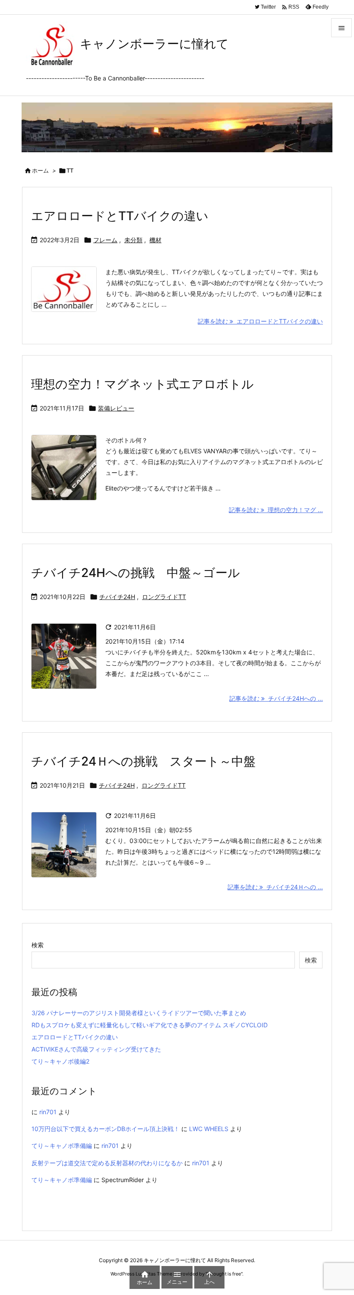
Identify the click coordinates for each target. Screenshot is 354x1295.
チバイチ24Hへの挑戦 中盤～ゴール (135, 572)
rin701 (48, 1111)
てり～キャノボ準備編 (62, 1145)
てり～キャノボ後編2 (60, 1061)
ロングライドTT (164, 596)
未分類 (133, 240)
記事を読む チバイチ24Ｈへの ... (275, 887)
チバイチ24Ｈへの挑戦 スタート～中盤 (143, 761)
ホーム (40, 170)
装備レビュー (116, 408)
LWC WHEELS (208, 1128)
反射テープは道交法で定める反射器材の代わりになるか (107, 1163)
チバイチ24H (117, 596)
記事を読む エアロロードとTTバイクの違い (260, 321)
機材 (155, 240)
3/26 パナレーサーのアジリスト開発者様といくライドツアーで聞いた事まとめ (139, 1012)
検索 (38, 945)
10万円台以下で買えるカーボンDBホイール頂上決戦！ (106, 1128)
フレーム (105, 240)
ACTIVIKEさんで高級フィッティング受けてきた (96, 1049)
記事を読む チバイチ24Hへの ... (276, 698)
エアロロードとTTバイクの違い (120, 215)
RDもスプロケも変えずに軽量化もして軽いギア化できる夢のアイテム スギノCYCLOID (150, 1025)
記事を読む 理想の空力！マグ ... (276, 509)
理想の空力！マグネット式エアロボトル (142, 384)
